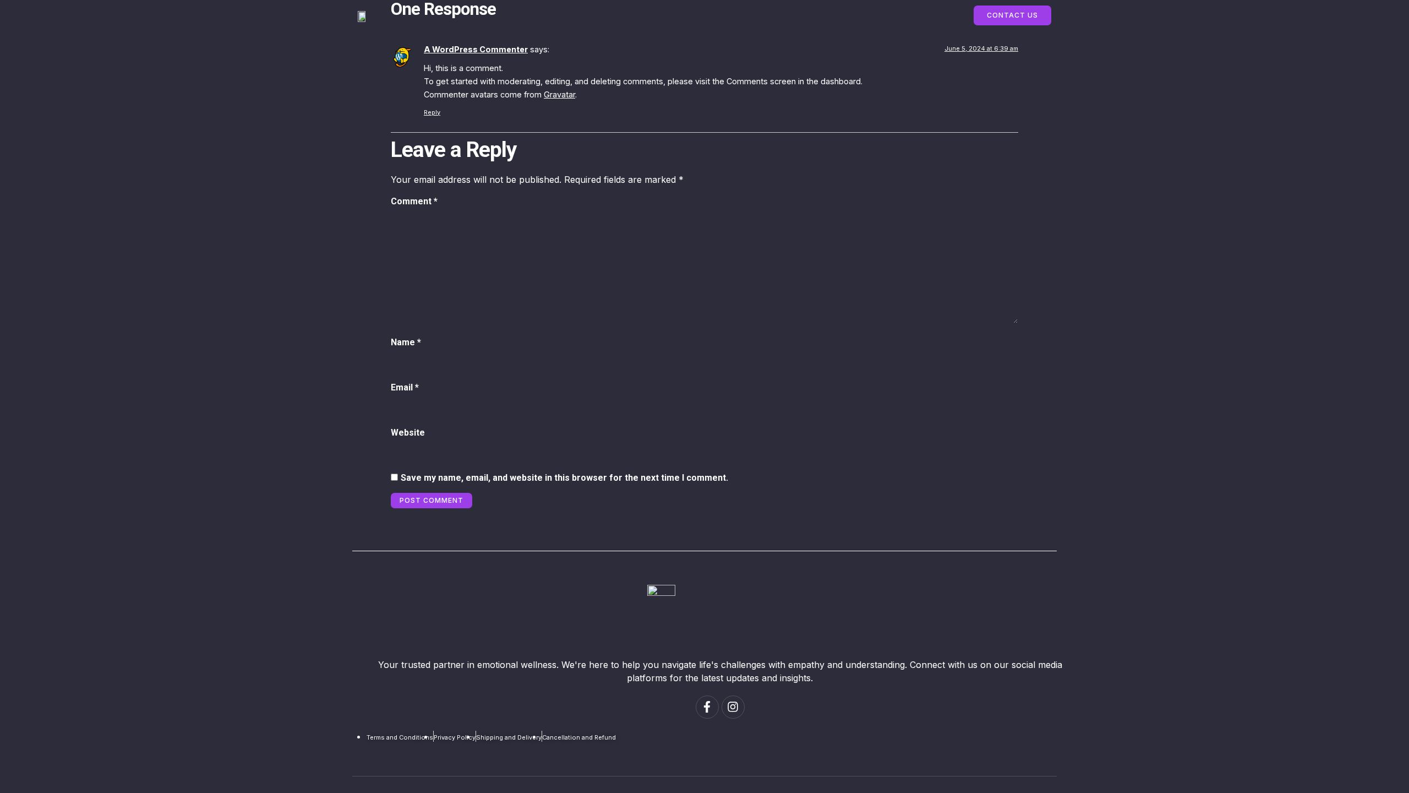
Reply (432, 112)
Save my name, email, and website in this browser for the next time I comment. (564, 477)
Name (406, 342)
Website (408, 432)
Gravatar (559, 94)
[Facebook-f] (707, 707)
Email (405, 387)
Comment (414, 201)
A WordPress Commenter (476, 49)
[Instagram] (733, 707)
